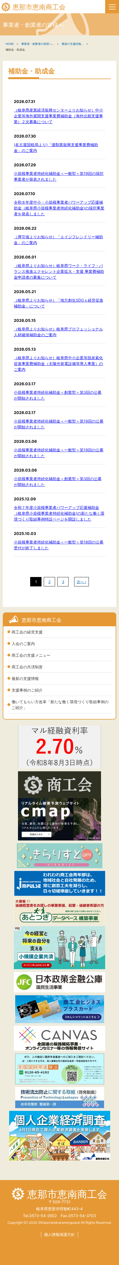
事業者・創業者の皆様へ (36, 43)
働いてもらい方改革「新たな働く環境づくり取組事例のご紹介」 (60, 704)
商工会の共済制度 (27, 666)
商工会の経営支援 (27, 632)
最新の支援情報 (25, 678)
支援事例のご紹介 (27, 690)
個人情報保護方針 (59, 1234)
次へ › (81, 582)
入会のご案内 (23, 643)
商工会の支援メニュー (31, 655)
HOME (10, 43)
